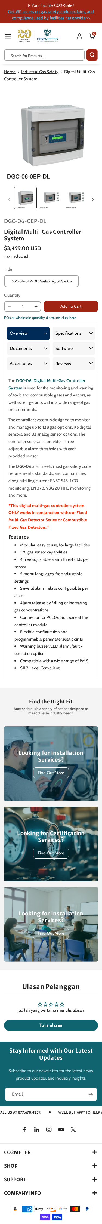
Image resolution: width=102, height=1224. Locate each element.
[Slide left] (9, 199)
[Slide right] (93, 199)
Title (8, 269)
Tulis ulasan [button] (51, 1025)
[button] (8, 36)
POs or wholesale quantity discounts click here (40, 317)
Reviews (63, 363)
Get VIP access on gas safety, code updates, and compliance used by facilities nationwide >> (51, 14)
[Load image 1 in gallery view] (25, 198)
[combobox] (44, 55)
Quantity (12, 295)
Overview (19, 333)
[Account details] (79, 36)
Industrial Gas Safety (39, 71)
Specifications (68, 333)
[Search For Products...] (92, 55)
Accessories (21, 363)
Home (10, 71)
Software (64, 348)
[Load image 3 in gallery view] (76, 198)
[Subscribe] (90, 1094)
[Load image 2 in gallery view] (51, 198)
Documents (21, 348)
